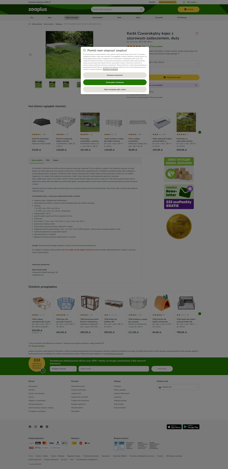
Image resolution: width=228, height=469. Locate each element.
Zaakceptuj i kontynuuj (115, 82)
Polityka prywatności (110, 69)
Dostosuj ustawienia (115, 75)
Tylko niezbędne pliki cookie (115, 89)
